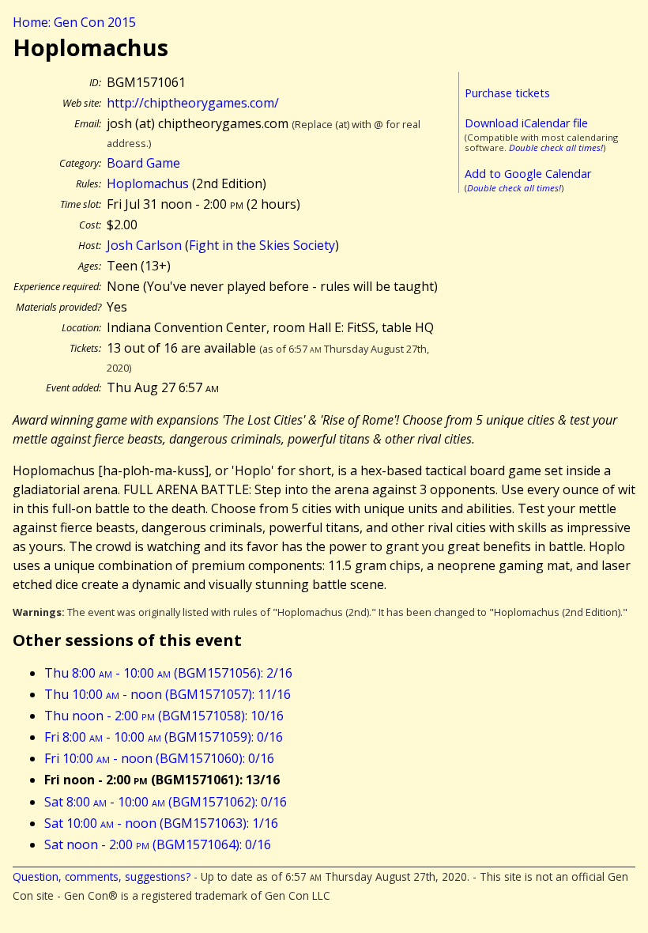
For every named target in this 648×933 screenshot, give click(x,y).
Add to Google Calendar (528, 173)
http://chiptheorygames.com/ (193, 102)
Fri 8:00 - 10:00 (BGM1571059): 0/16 (163, 737)
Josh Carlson (144, 245)
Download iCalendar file (526, 122)
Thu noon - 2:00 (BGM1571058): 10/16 (164, 715)
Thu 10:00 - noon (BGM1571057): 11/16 (167, 694)
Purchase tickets (507, 92)
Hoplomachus (148, 183)
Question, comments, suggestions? (101, 876)
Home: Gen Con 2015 (74, 22)
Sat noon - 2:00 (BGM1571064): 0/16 (157, 844)
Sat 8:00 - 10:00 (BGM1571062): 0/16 (165, 801)
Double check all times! (556, 147)
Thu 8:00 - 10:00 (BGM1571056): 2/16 (168, 673)
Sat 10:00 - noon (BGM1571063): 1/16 (161, 823)
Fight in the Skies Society (262, 245)
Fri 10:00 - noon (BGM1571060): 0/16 (159, 758)
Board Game (143, 163)
